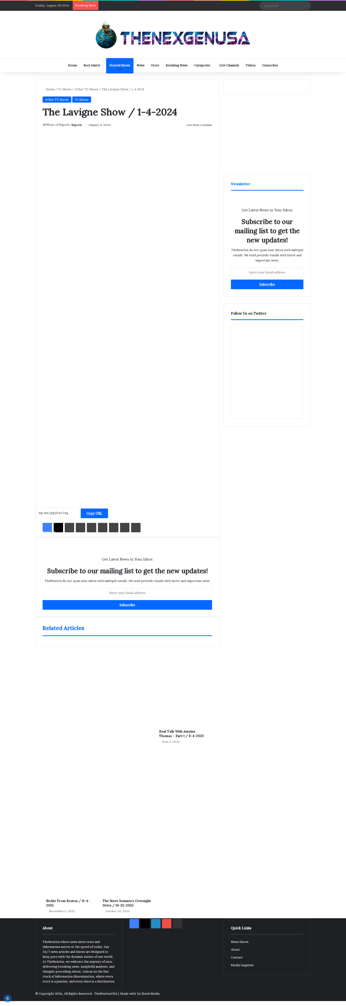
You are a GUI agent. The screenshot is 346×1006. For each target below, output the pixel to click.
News (141, 65)
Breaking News (177, 65)
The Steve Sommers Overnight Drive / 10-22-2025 (127, 903)
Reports (76, 125)
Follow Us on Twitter (249, 313)
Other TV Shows (86, 89)
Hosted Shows (119, 65)
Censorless (270, 65)
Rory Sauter (92, 65)
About (235, 949)
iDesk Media (150, 993)
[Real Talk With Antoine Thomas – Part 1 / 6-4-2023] (184, 684)
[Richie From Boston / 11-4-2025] (71, 768)
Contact (237, 957)
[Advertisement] (127, 451)
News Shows (240, 942)
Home (72, 65)
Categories (202, 65)
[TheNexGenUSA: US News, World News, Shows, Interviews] (173, 34)
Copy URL (94, 513)
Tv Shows (65, 89)
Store (155, 65)
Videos (251, 65)
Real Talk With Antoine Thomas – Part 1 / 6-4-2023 (181, 733)
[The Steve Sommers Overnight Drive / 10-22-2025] (127, 768)
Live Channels (229, 65)
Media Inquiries (242, 965)
